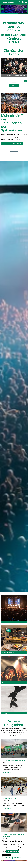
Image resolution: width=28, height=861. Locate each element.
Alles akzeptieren (17, 857)
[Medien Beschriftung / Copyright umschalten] (25, 111)
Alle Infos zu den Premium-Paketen (12, 143)
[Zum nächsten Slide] (25, 9)
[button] (26, 2)
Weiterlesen (8, 772)
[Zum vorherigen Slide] (2, 9)
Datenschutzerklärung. (13, 851)
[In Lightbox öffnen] (14, 103)
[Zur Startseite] (8, 2)
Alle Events (14, 85)
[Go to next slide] (25, 81)
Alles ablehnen (7, 857)
